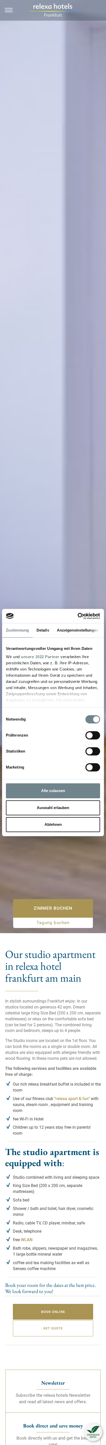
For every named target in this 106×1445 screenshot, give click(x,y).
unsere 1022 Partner (40, 657)
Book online (53, 1312)
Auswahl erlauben (53, 807)
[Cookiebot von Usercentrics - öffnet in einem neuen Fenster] (77, 616)
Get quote (53, 1328)
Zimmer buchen (53, 908)
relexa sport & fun (72, 1098)
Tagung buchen (53, 922)
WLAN (26, 1239)
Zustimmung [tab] (17, 630)
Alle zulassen (53, 790)
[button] (93, 1432)
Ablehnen (53, 824)
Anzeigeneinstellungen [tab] (78, 630)
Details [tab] (43, 630)
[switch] (92, 735)
